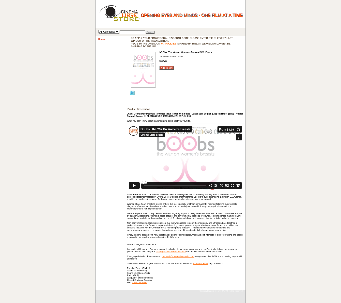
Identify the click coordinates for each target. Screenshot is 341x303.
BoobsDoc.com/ (139, 282)
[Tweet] (132, 94)
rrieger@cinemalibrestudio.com (171, 251)
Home (101, 39)
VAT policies (168, 43)
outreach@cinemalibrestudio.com (178, 256)
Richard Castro (200, 263)
